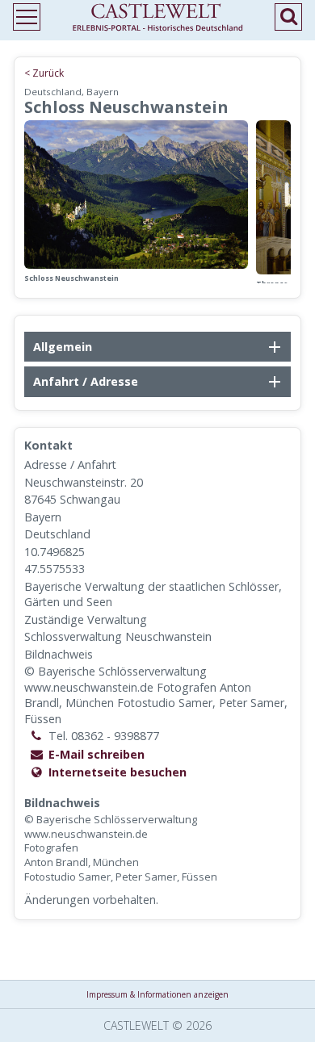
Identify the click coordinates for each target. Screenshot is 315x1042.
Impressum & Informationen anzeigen (157, 994)
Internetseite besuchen (117, 772)
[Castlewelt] (157, 20)
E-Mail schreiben (96, 754)
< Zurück (44, 73)
